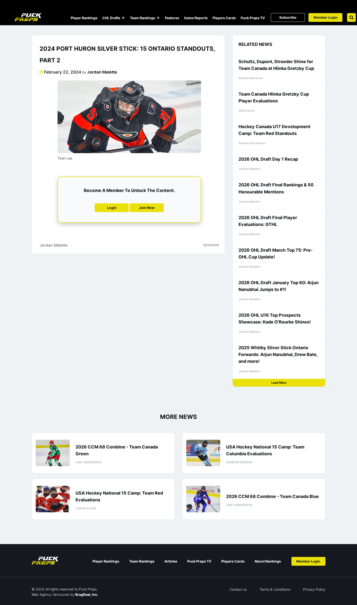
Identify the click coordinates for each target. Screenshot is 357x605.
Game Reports (196, 18)
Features (172, 18)
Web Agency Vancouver (50, 594)
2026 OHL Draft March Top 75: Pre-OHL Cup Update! (275, 253)
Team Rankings (142, 18)
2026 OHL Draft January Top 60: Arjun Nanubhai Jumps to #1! (278, 286)
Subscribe (287, 17)
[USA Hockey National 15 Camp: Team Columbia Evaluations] (203, 453)
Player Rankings (84, 18)
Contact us (238, 589)
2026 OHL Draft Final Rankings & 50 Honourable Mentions (276, 188)
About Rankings (268, 561)
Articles (170, 561)
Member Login (326, 17)
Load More (278, 382)
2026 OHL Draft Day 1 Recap (268, 159)
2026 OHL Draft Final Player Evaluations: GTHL (267, 221)
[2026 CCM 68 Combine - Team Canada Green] (53, 453)
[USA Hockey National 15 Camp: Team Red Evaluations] (53, 499)
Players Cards (224, 18)
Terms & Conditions (275, 589)
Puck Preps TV (253, 18)
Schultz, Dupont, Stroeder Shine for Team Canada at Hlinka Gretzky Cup (276, 65)
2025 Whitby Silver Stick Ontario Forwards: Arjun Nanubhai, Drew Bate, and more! (277, 354)
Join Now (146, 208)
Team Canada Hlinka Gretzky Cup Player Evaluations (273, 97)
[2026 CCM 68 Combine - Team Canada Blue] (203, 499)
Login (112, 208)
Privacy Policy (314, 589)
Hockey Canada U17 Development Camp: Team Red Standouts (274, 130)
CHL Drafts (111, 18)
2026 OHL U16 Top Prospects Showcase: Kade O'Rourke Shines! (274, 318)
